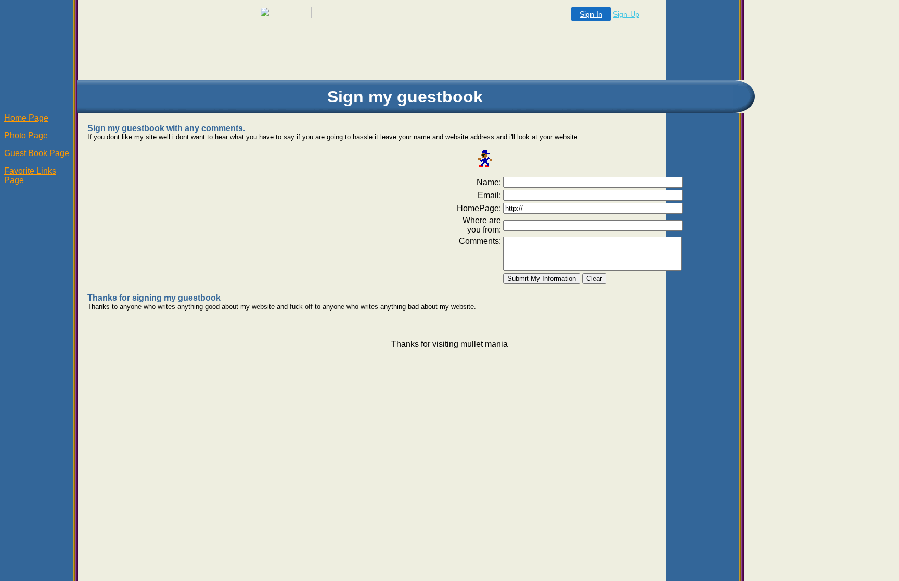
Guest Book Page (36, 153)
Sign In (591, 14)
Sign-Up (626, 14)
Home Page (26, 117)
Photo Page (26, 135)
